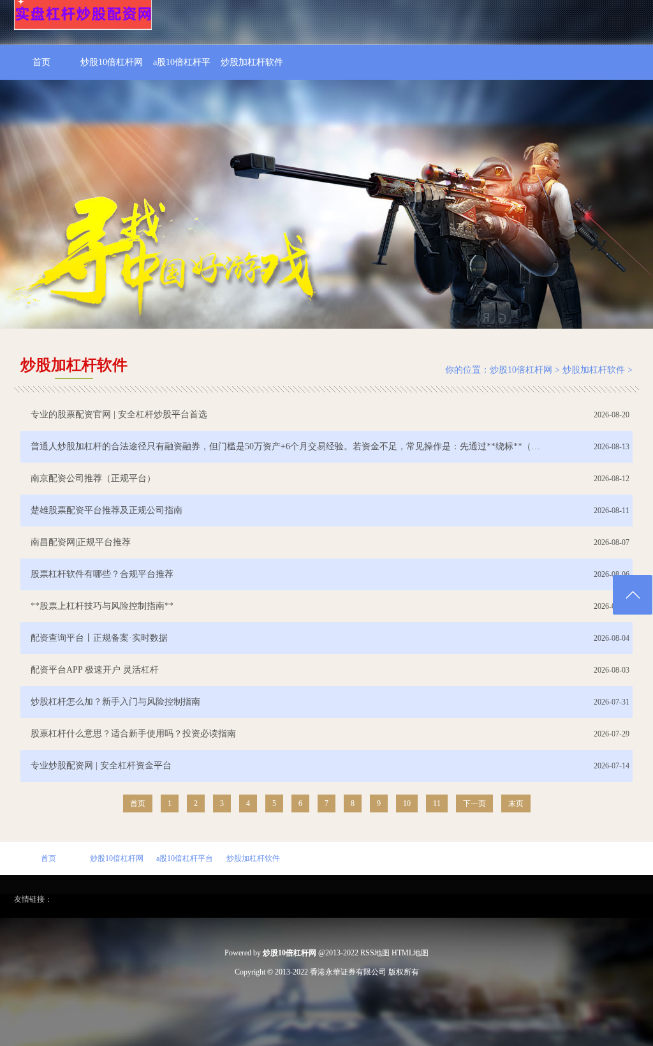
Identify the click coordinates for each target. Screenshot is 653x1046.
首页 (41, 62)
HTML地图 (410, 952)
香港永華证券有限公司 (348, 972)
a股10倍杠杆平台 (181, 68)
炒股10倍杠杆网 (111, 62)
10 (407, 803)
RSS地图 (375, 952)
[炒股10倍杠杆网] (83, 27)
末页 (516, 803)
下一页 (474, 803)
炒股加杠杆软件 (252, 62)
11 (437, 803)
